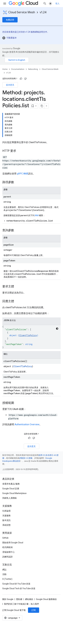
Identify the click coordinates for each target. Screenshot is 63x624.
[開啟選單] (5, 3)
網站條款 (29, 599)
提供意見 (10, 85)
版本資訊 (6, 520)
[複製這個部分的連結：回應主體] (17, 301)
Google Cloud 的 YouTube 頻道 (16, 584)
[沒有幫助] (25, 78)
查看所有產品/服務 (11, 484)
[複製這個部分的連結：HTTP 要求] (19, 151)
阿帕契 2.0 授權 (25, 458)
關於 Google (7, 599)
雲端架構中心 (8, 552)
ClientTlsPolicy (28, 335)
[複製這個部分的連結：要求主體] (17, 286)
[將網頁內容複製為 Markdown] (42, 105)
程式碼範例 (7, 547)
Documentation (17, 69)
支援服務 (6, 515)
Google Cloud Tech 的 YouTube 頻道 (18, 588)
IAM (37, 215)
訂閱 (34, 610)
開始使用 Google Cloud (12, 542)
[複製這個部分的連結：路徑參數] (17, 182)
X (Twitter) (7, 579)
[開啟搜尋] (45, 3)
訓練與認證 (7, 557)
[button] (31, 38)
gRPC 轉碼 (22, 173)
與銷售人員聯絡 (9, 498)
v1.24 (43, 12)
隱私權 (19, 599)
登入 (57, 3)
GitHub (5, 538)
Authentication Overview (27, 424)
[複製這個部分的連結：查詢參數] (17, 230)
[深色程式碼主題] (57, 328)
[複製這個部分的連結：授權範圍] (17, 403)
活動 (4, 574)
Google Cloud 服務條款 (46, 599)
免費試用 (10, 19)
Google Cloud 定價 (10, 488)
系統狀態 (6, 525)
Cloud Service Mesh (21, 12)
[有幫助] (21, 78)
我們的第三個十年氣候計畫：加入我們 (21, 604)
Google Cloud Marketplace (14, 493)
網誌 (4, 569)
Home (4, 69)
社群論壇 (6, 511)
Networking (33, 69)
